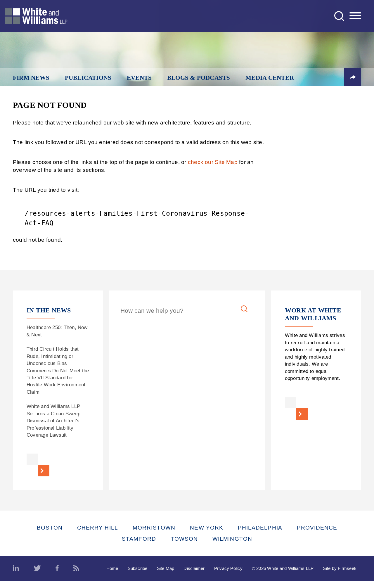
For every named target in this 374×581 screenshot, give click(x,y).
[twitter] (37, 568)
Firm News (31, 78)
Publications (88, 78)
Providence (317, 528)
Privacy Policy (228, 568)
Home (112, 568)
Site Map (165, 568)
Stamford (139, 539)
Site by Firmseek (339, 568)
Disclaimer (194, 568)
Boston (50, 528)
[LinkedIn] (16, 568)
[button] (352, 77)
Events (139, 78)
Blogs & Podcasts (198, 78)
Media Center (269, 78)
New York (206, 528)
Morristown (154, 528)
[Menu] (355, 16)
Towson (184, 539)
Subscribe (138, 568)
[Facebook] (57, 568)
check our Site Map (213, 162)
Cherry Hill (97, 528)
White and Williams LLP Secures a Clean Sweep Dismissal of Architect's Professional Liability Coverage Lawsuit (53, 421)
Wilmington (232, 539)
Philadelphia (260, 528)
